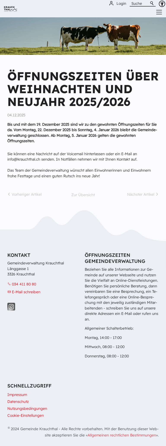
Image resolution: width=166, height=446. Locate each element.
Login (121, 3)
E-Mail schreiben (26, 292)
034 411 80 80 (24, 284)
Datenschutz (18, 401)
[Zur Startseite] (10, 10)
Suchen (152, 3)
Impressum (17, 394)
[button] (11, 307)
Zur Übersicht (83, 194)
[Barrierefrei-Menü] (162, 4)
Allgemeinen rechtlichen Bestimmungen (122, 435)
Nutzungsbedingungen (27, 408)
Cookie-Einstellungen (25, 415)
